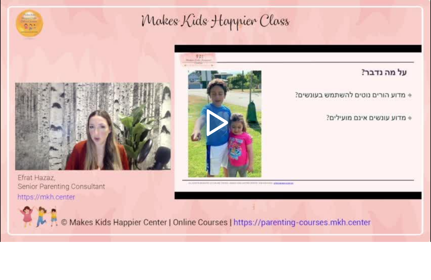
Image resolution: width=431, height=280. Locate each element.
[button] (215, 121)
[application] (215, 121)
